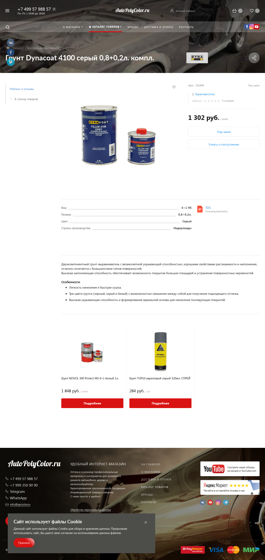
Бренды (147, 494)
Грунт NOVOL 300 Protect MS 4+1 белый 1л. (90, 378)
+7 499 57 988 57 (34, 9)
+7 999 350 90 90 (24, 485)
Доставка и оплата (156, 479)
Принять (24, 543)
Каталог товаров (154, 487)
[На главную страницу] (132, 10)
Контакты (148, 502)
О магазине (150, 472)
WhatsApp (18, 497)
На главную (150, 464)
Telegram (17, 491)
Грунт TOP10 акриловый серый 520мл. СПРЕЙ (159, 378)
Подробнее (92, 403)
